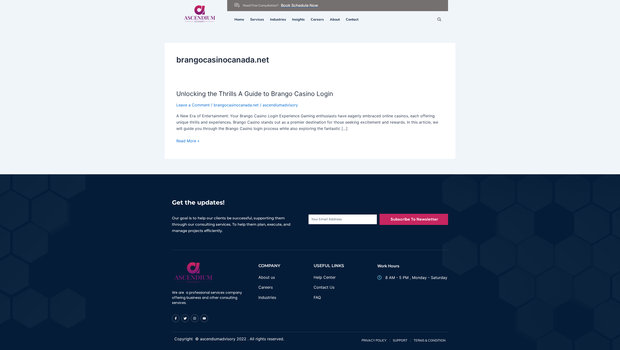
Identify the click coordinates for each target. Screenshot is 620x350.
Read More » (188, 141)
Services (257, 19)
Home (239, 19)
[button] (439, 19)
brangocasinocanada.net (236, 105)
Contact (352, 19)
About (335, 19)
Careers (317, 19)
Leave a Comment (193, 105)
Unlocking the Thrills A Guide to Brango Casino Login (254, 93)
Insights (298, 19)
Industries (278, 19)
